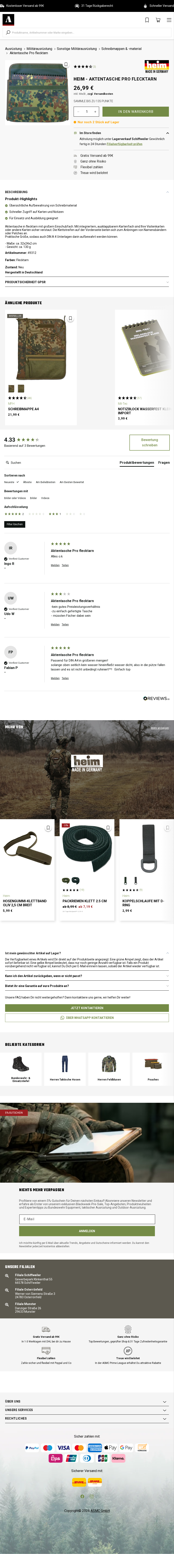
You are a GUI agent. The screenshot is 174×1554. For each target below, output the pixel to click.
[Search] (8, 32)
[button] (11, 482)
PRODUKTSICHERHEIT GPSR (25, 282)
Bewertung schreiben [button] (149, 442)
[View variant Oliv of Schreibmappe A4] (21, 388)
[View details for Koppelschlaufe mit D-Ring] (147, 848)
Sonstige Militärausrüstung (77, 49)
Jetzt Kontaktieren (87, 1008)
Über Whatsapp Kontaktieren (90, 1018)
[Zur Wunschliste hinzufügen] (66, 64)
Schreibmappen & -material (121, 49)
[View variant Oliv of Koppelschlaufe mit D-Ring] (126, 880)
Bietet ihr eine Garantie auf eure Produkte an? (37, 986)
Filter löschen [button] (15, 524)
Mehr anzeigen (160, 728)
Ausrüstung (13, 49)
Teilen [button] (65, 565)
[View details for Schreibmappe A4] (41, 348)
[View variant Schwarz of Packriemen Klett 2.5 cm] (76, 880)
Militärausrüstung (39, 49)
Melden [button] (55, 565)
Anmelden (87, 1231)
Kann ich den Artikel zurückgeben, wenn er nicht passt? (43, 976)
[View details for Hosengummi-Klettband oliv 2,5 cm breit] (27, 848)
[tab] (137, 463)
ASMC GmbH (100, 1511)
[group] (26, 440)
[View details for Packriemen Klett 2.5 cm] (87, 848)
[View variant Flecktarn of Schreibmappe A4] (11, 388)
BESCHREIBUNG (16, 192)
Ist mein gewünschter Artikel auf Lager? (33, 953)
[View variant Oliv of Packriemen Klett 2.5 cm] (66, 880)
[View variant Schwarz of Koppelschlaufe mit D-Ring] (135, 880)
